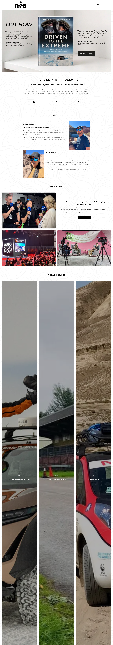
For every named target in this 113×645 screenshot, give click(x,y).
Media (76, 4)
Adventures (69, 4)
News (81, 4)
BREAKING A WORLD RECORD (56, 479)
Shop (86, 4)
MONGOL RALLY (93, 479)
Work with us (60, 4)
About (52, 4)
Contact (92, 4)
